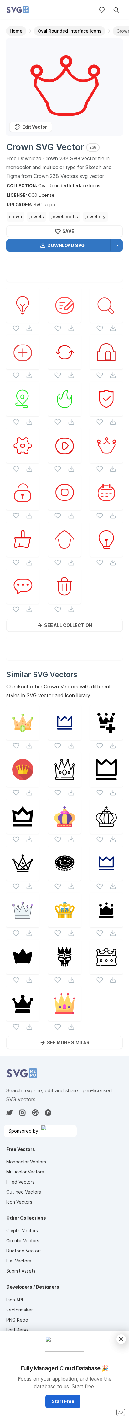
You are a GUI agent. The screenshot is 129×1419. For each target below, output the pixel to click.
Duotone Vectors (24, 1250)
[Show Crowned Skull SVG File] (64, 970)
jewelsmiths (64, 216)
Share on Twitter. (93, 275)
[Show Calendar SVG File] (106, 506)
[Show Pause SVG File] (64, 506)
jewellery (95, 216)
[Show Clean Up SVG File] (22, 552)
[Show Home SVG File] (64, 552)
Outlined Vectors (23, 1192)
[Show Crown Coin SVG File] (64, 876)
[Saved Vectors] (102, 10)
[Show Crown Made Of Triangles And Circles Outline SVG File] (22, 876)
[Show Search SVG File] (106, 318)
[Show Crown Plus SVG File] (106, 736)
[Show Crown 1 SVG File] (64, 736)
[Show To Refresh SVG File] (64, 365)
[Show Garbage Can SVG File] (64, 599)
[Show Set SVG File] (22, 459)
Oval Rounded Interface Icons (69, 185)
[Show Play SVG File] (64, 459)
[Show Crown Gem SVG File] (22, 736)
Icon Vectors (19, 1202)
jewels (36, 216)
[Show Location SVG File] (22, 412)
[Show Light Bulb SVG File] (22, 318)
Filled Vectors (20, 1181)
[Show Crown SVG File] (106, 459)
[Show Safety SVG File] (106, 412)
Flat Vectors (18, 1260)
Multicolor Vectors (25, 1171)
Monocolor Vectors (26, 1161)
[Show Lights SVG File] (106, 552)
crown (15, 216)
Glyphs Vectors (22, 1230)
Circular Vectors (22, 1240)
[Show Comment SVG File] (22, 599)
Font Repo (17, 1330)
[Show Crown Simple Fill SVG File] (22, 970)
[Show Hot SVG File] (64, 412)
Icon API (14, 1299)
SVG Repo (44, 204)
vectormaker (19, 1309)
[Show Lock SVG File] (22, 506)
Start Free (63, 1401)
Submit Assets (20, 1270)
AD (120, 1412)
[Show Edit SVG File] (64, 318)
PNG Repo (17, 1319)
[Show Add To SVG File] (22, 365)
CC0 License (41, 195)
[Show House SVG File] (106, 365)
